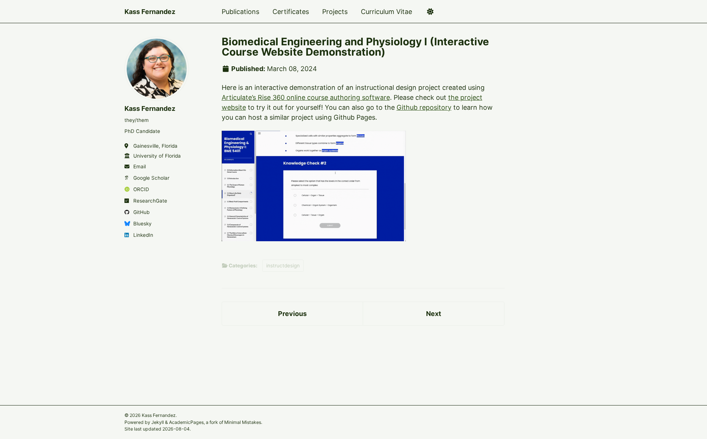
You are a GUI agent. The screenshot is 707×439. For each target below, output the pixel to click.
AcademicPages (186, 422)
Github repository (424, 107)
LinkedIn (143, 235)
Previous (292, 313)
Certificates (290, 11)
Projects (335, 11)
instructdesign (283, 265)
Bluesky (142, 223)
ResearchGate (150, 201)
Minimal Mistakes (242, 422)
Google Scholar (151, 178)
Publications (240, 11)
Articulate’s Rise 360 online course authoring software (306, 97)
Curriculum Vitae (386, 11)
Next (433, 313)
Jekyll (157, 422)
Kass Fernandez (149, 11)
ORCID (141, 189)
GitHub (141, 212)
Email (139, 166)
